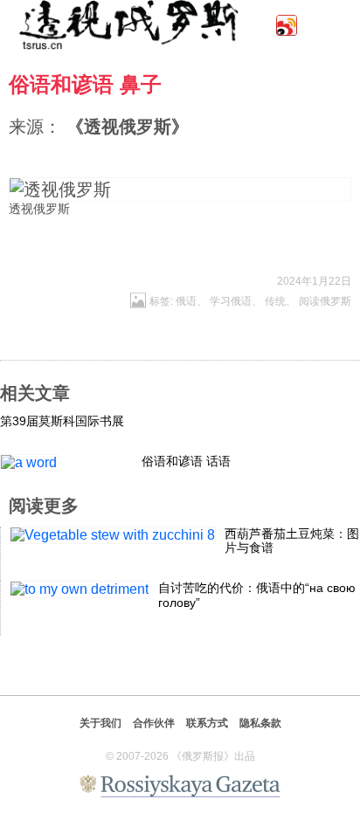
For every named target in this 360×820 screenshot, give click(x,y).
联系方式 (207, 723)
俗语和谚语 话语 (186, 461)
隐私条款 (260, 723)
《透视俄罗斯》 (127, 126)
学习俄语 (231, 301)
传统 (275, 301)
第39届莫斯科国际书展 (62, 421)
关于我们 (100, 723)
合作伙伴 (154, 723)
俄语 (186, 301)
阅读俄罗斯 (325, 301)
